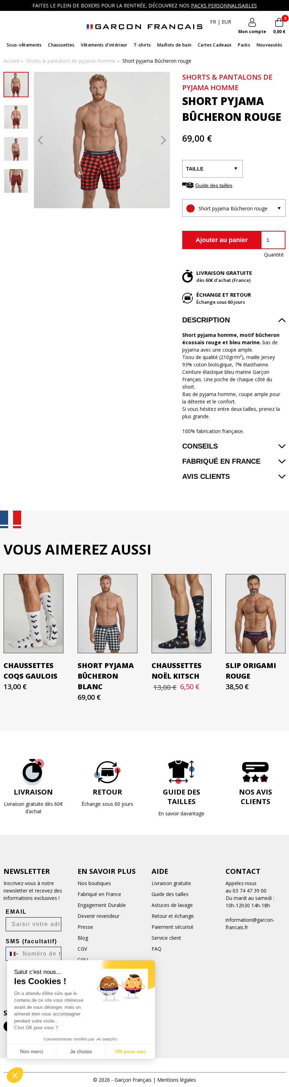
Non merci (31, 1051)
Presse (85, 927)
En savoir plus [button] (107, 871)
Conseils (200, 446)
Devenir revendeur (98, 916)
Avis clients (206, 476)
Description (206, 320)
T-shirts (142, 45)
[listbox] (233, 208)
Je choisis (81, 1051)
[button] (14, 1075)
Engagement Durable (102, 905)
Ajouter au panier (222, 239)
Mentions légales (176, 1079)
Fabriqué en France (221, 461)
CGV (82, 948)
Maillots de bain (174, 45)
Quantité (273, 254)
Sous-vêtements (24, 45)
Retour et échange (173, 916)
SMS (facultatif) (31, 941)
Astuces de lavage (172, 905)
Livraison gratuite (171, 883)
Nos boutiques (94, 883)
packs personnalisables (224, 5)
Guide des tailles (213, 185)
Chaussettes (61, 45)
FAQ (156, 948)
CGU (83, 959)
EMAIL (16, 912)
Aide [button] (160, 871)
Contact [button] (243, 871)
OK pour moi (130, 1051)
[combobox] (12, 954)
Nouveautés (269, 45)
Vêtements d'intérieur (104, 45)
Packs (244, 45)
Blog (83, 937)
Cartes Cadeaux (215, 45)
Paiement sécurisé (172, 927)
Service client (166, 937)
